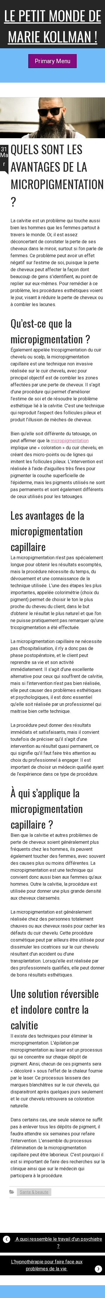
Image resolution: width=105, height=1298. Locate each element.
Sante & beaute (34, 1192)
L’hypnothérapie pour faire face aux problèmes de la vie (55, 1266)
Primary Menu (52, 61)
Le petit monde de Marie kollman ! (52, 26)
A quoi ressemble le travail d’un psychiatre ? (53, 1241)
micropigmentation (70, 440)
